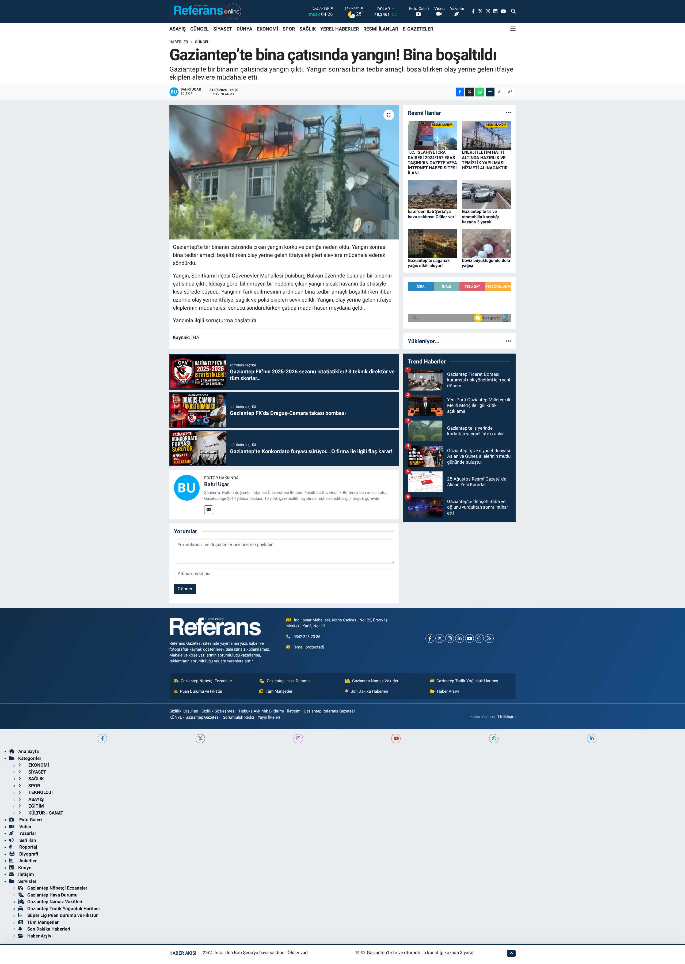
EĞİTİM (35, 806)
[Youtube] (469, 638)
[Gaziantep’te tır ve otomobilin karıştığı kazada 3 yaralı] (486, 194)
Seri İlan (27, 840)
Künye (24, 867)
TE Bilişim (506, 716)
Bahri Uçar (216, 484)
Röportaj (27, 847)
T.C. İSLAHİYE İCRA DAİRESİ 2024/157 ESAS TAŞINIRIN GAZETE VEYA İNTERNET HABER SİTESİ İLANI (432, 162)
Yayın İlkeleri (269, 717)
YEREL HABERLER (339, 29)
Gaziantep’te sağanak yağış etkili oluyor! (429, 263)
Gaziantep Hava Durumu (288, 680)
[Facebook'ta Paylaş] (460, 92)
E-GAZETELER (418, 29)
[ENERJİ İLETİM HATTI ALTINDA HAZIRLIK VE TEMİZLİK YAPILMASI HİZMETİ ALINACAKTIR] (486, 135)
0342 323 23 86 (307, 636)
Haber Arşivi (448, 691)
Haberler (178, 42)
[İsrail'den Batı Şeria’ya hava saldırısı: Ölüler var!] (432, 194)
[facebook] (102, 738)
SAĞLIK (307, 29)
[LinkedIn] (459, 638)
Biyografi (28, 854)
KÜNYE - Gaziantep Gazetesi (194, 717)
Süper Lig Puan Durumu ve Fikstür (62, 915)
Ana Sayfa (28, 751)
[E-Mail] (208, 509)
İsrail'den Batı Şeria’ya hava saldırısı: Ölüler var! (431, 214)
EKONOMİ (267, 29)
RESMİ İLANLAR (380, 29)
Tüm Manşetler (279, 691)
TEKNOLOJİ (40, 792)
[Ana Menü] (513, 29)
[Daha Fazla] (490, 92)
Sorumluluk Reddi (238, 717)
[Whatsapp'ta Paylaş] (479, 92)
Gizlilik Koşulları (183, 711)
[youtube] (396, 738)
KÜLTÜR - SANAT (45, 813)
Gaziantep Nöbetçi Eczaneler (206, 680)
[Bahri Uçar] (187, 487)
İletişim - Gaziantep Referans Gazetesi (321, 711)
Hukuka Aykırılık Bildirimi (261, 711)
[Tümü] (508, 112)
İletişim (26, 874)
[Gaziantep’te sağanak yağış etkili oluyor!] (432, 243)
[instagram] (298, 738)
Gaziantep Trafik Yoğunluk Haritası (467, 680)
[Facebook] (429, 638)
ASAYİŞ (177, 29)
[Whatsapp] (479, 638)
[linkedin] (591, 738)
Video (24, 826)
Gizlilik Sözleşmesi (218, 711)
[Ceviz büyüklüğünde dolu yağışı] (486, 243)
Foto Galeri (30, 819)
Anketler (27, 860)
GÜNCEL (199, 29)
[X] (439, 638)
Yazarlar (27, 833)
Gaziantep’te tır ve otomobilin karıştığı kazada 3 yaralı (480, 216)
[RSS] (489, 638)
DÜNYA (244, 29)
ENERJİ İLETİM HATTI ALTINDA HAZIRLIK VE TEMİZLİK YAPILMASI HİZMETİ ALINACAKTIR (485, 160)
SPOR (289, 29)
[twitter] (200, 738)
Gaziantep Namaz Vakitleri (375, 680)
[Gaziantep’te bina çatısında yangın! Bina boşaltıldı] (284, 172)
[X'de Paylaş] (469, 92)
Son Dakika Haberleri (369, 691)
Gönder (185, 588)
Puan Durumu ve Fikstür (201, 691)
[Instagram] (449, 638)
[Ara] (513, 11)
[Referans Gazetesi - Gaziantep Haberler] (206, 11)
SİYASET (222, 29)
